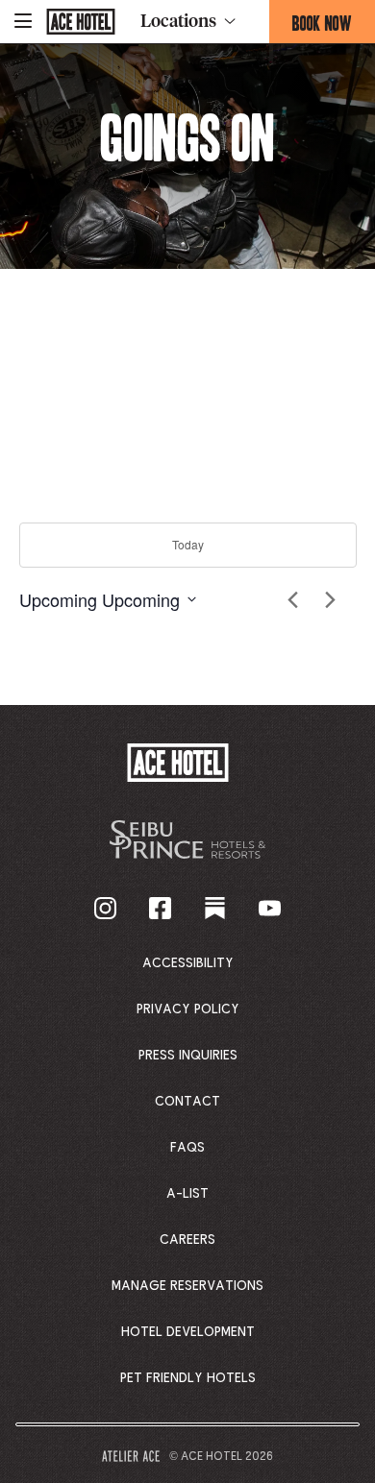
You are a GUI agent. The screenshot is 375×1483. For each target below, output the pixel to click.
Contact (187, 1101)
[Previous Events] (293, 599)
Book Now (333, 27)
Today (188, 544)
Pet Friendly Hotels (188, 1378)
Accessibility (188, 963)
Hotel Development (188, 1332)
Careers (187, 1240)
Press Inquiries (188, 1055)
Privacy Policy (188, 1009)
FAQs (187, 1148)
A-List (187, 1194)
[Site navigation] (23, 21)
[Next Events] (330, 599)
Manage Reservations (187, 1286)
